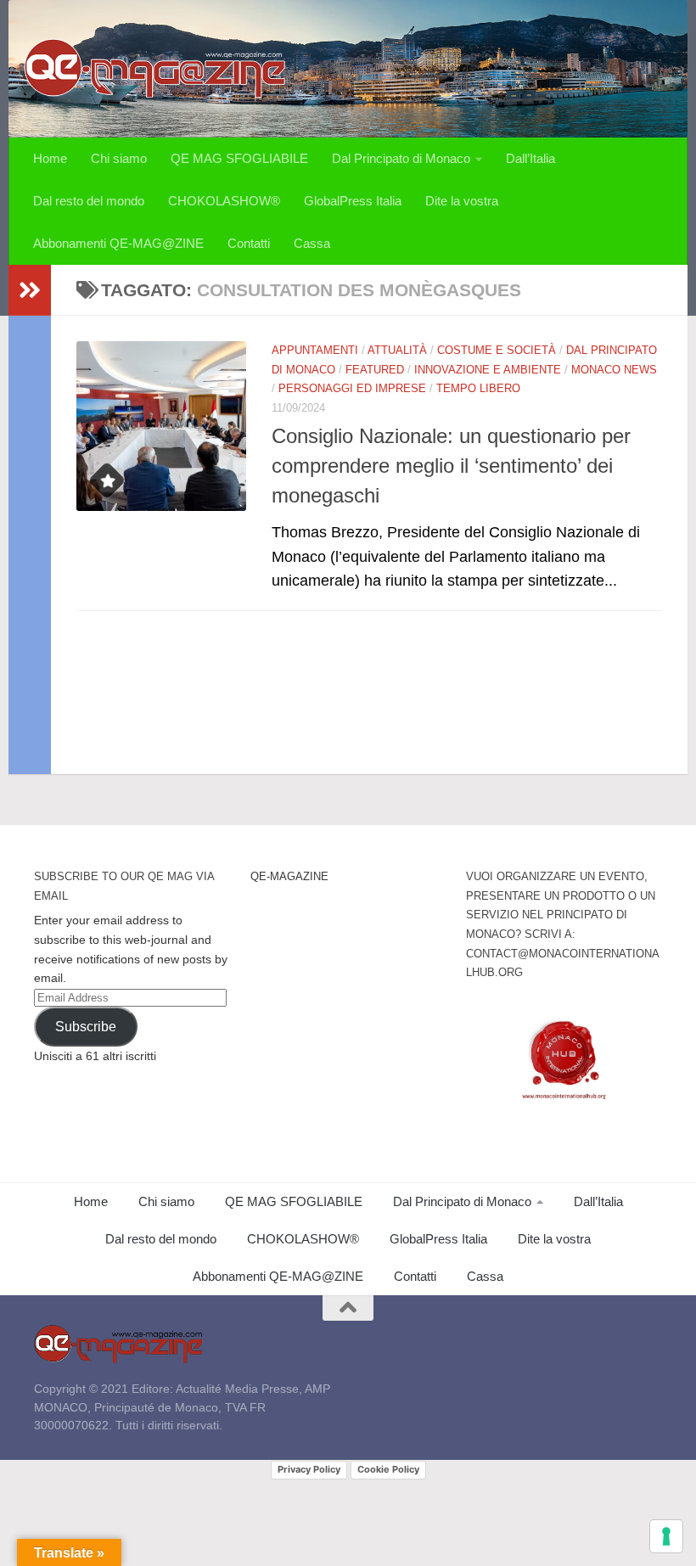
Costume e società (496, 350)
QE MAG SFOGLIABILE (239, 158)
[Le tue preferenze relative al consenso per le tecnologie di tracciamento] (666, 1536)
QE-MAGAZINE (289, 876)
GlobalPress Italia (352, 201)
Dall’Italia (530, 158)
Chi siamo (119, 158)
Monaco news (614, 369)
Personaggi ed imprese (352, 388)
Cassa (312, 243)
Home (50, 158)
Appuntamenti (315, 350)
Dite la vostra (461, 201)
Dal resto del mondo (88, 201)
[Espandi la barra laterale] (29, 290)
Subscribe (85, 1026)
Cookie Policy (388, 1469)
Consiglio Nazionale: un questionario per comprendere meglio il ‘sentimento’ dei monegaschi (451, 466)
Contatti (248, 243)
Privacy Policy (309, 1469)
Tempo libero (478, 388)
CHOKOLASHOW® (224, 201)
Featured (374, 369)
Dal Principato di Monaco (401, 158)
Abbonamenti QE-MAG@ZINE (118, 243)
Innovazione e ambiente (487, 369)
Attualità (397, 350)
